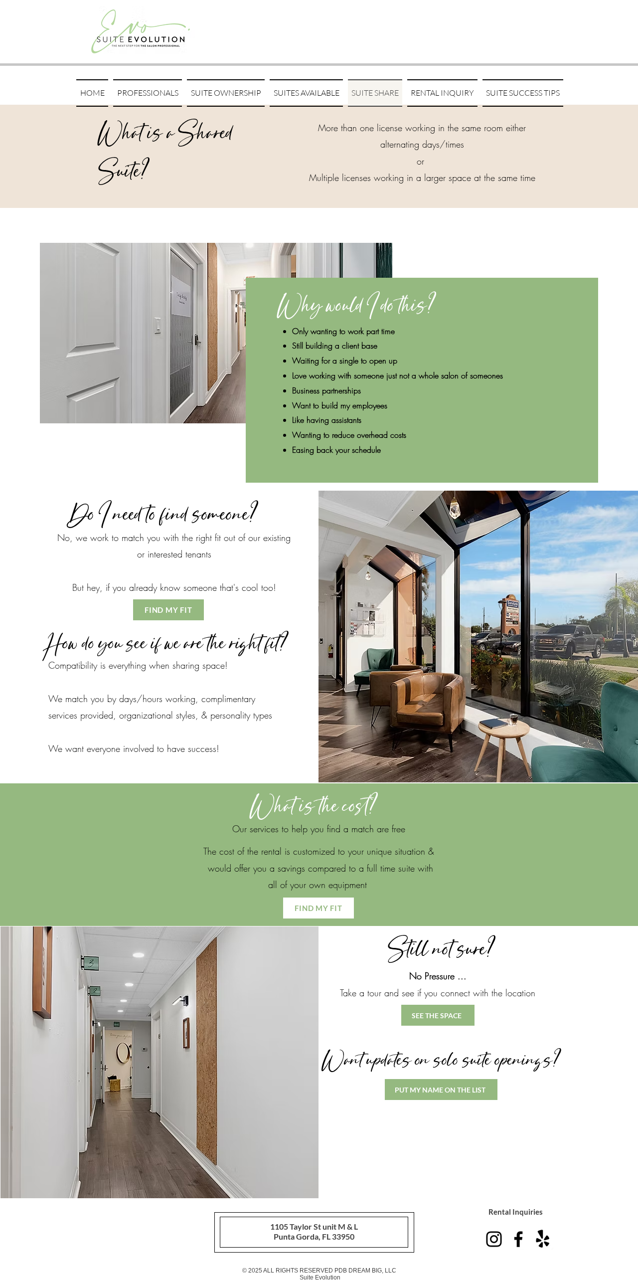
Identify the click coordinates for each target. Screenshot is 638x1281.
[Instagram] (493, 1239)
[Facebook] (518, 1239)
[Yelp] (542, 1239)
